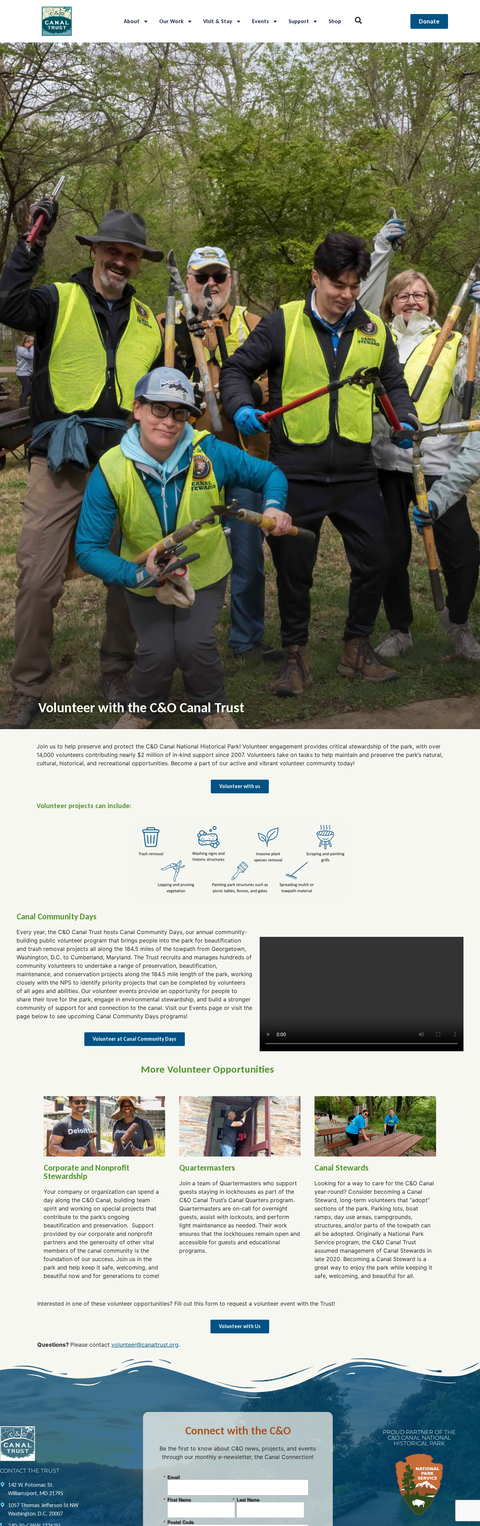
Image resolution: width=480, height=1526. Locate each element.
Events (260, 21)
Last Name (247, 1499)
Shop (335, 21)
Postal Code (180, 1522)
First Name (179, 1499)
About (132, 21)
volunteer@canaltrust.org (145, 1344)
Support (298, 21)
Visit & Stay (217, 21)
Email (173, 1477)
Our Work (171, 21)
